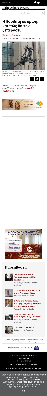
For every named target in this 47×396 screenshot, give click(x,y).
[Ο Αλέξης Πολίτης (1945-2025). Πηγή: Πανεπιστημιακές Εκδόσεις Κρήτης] (9, 330)
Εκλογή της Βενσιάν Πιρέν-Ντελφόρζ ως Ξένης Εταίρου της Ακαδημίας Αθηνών (27, 303)
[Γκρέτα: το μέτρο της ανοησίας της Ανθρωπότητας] (9, 317)
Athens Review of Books (24, 295)
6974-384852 (32, 364)
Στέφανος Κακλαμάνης (23, 330)
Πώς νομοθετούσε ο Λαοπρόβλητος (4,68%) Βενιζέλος (25, 277)
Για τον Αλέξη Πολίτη (24, 327)
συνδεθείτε (8, 91)
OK (23, 391)
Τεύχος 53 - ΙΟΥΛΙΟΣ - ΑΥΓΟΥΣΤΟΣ (26, 38)
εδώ (30, 88)
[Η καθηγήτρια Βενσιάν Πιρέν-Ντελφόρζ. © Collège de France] (9, 303)
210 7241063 (19, 364)
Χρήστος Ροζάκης (11, 35)
